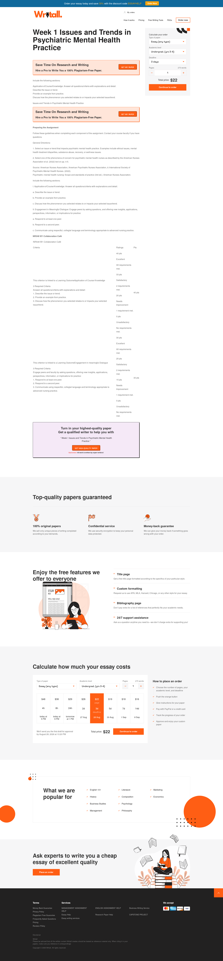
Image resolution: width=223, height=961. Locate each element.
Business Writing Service (139, 908)
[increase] (183, 73)
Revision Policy (39, 926)
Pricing (141, 20)
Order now (183, 20)
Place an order (46, 872)
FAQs (169, 20)
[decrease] (152, 73)
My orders (131, 12)
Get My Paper (127, 67)
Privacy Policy (38, 911)
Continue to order (128, 731)
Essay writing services (70, 918)
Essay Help (66, 914)
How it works (129, 20)
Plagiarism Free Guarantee (44, 915)
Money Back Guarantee (42, 908)
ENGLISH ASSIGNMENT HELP (108, 908)
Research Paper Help (104, 914)
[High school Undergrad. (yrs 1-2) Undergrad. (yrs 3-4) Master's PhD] (100, 686)
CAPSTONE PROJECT (138, 914)
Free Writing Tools (155, 20)
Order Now (152, 3)
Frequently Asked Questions (44, 919)
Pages (151, 67)
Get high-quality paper (86, 448)
